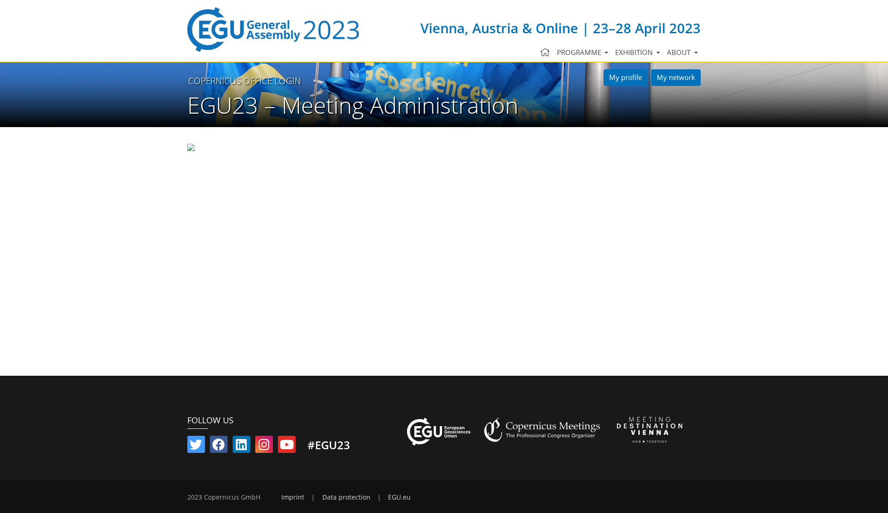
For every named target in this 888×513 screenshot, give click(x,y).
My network (676, 77)
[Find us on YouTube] (287, 446)
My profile (625, 77)
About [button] (679, 52)
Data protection (346, 497)
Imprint (292, 497)
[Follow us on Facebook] (219, 446)
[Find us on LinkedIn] (241, 446)
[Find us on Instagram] (264, 446)
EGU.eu (399, 497)
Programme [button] (580, 52)
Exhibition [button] (634, 52)
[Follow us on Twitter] (196, 446)
